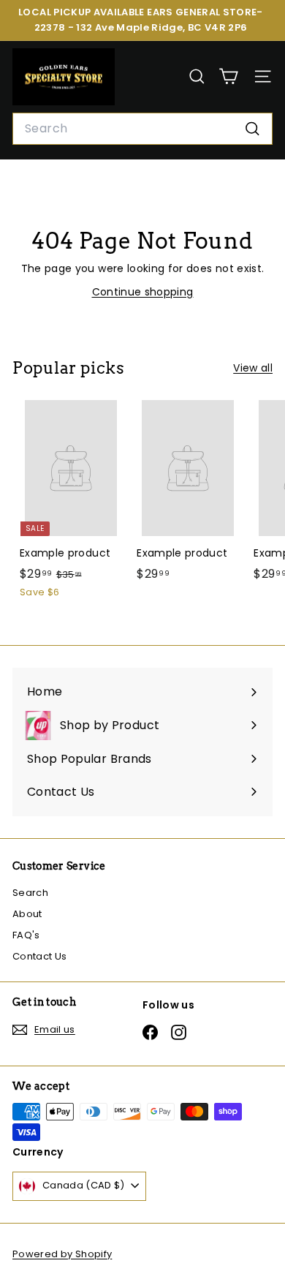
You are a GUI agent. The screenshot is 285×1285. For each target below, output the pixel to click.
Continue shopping (143, 291)
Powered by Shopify (62, 1254)
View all (253, 368)
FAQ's (26, 935)
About (27, 914)
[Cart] (228, 76)
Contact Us (39, 956)
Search (30, 893)
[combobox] (142, 129)
